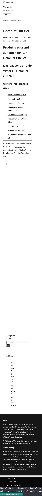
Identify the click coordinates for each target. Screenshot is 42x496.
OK (2, 494)
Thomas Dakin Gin (15, 99)
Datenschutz (12, 481)
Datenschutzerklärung (13, 494)
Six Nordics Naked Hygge (17, 115)
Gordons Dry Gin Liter (16, 130)
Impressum (11, 478)
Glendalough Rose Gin (16, 103)
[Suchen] (8, 345)
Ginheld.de (8, 7)
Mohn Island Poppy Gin (16, 126)
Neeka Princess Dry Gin (17, 95)
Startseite (6, 20)
